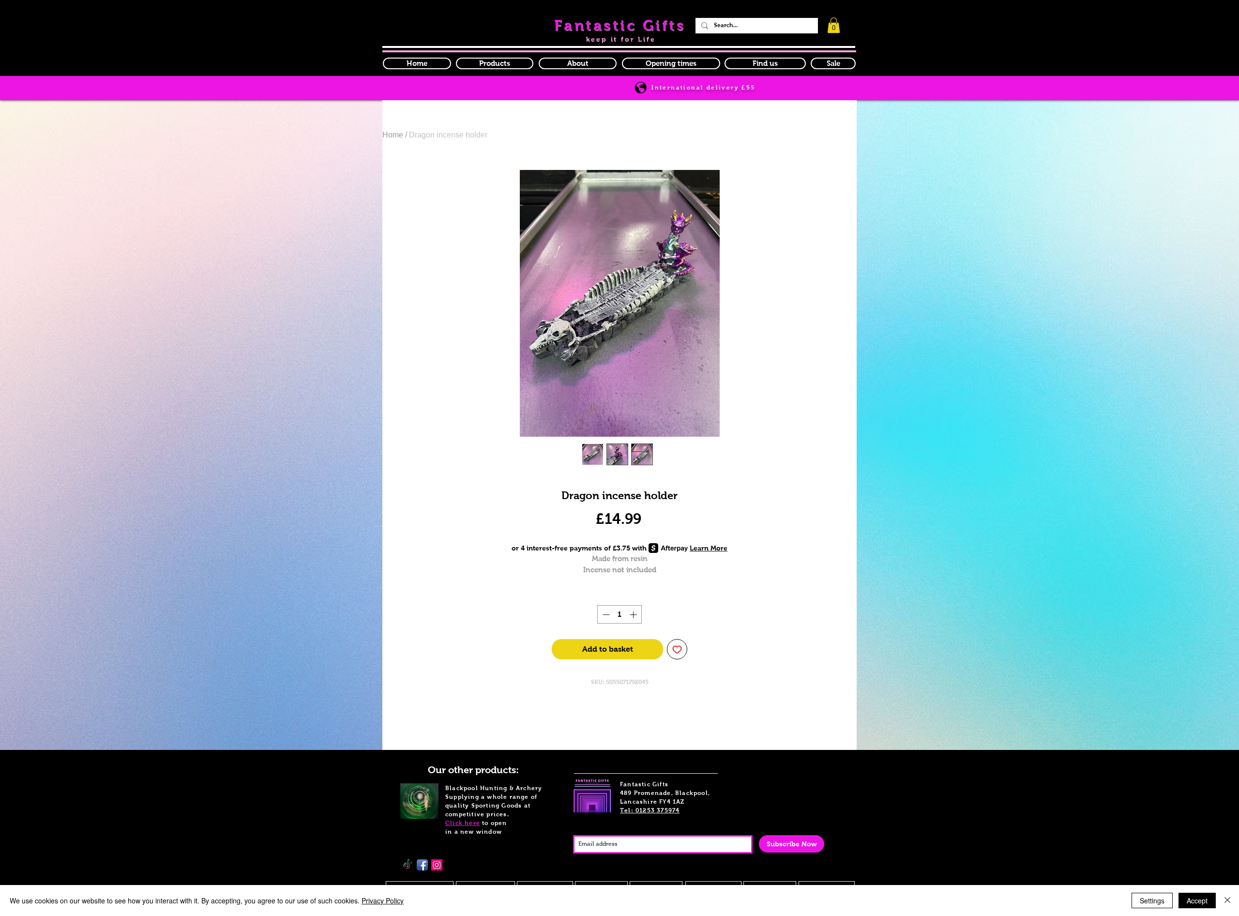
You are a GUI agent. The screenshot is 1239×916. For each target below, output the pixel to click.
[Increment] (634, 615)
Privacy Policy (383, 900)
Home (392, 135)
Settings (1152, 900)
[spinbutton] (620, 615)
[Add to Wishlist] (677, 649)
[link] (833, 25)
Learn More (708, 548)
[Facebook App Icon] (422, 864)
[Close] (1227, 900)
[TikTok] (407, 864)
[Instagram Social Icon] (436, 864)
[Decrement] (605, 615)
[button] (671, 63)
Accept (1197, 900)
